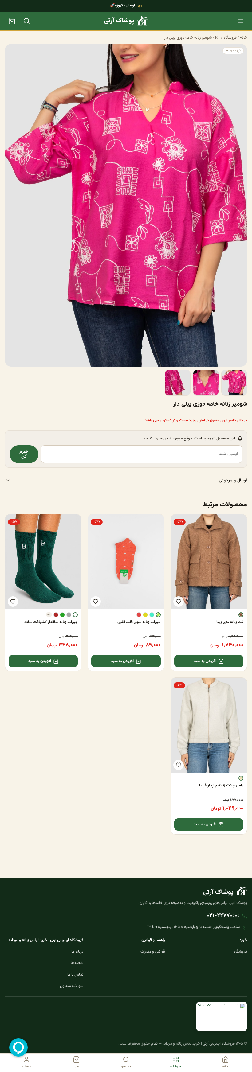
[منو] (240, 21)
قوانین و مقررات (152, 952)
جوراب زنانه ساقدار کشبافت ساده (51, 622)
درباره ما (77, 952)
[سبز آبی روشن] (151, 614)
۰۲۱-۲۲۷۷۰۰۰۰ (223, 915)
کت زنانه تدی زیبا (229, 622)
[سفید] (75, 614)
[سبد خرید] (11, 21)
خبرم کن (23, 454)
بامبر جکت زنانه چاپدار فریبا (221, 785)
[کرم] (240, 778)
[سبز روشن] (158, 614)
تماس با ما (75, 975)
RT (217, 38)
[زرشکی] (55, 614)
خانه (243, 38)
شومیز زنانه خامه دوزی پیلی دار (188, 38)
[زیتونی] (145, 614)
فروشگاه (230, 38)
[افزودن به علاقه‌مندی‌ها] (178, 601)
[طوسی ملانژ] (68, 614)
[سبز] (62, 614)
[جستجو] (26, 21)
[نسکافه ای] (240, 614)
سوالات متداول (71, 986)
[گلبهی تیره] (138, 614)
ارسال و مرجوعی (233, 480)
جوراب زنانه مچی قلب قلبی (139, 622)
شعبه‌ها (77, 963)
